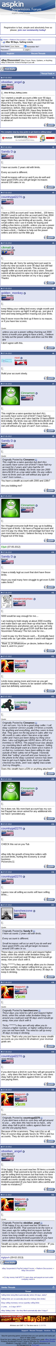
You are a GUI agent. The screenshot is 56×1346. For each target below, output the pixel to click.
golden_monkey (12, 293)
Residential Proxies (47, 1341)
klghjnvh (5, 1257)
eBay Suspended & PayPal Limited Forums (18, 1268)
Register (10, 53)
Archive (47, 1330)
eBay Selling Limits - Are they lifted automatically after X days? (24, 1311)
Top (53, 1330)
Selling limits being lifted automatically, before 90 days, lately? (24, 1295)
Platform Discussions (18, 40)
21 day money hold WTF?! (14, 1277)
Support (24, 1330)
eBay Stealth (50, 1339)
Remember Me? (33, 47)
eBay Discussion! (34, 40)
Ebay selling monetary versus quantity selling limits (20, 1303)
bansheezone (23, 910)
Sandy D (7, 151)
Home (5, 40)
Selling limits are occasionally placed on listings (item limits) (23, 1299)
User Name (5, 46)
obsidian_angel (11, 82)
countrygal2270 (11, 197)
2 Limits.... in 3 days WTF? (11, 1307)
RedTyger (35, 1345)
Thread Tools (47, 74)
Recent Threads (38, 53)
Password (4, 50)
